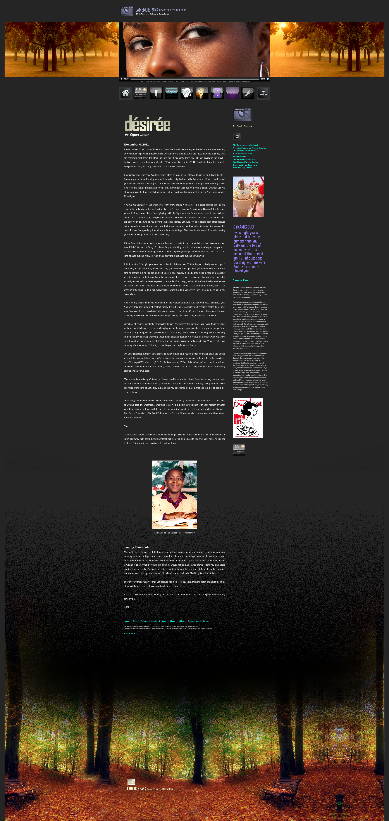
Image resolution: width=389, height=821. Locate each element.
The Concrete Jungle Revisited (245, 145)
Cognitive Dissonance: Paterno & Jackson (250, 148)
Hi (234, 126)
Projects (144, 621)
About (239, 126)
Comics (154, 621)
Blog (135, 621)
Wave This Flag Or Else (242, 168)
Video (181, 621)
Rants (164, 621)
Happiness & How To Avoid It (245, 165)
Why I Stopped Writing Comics (245, 162)
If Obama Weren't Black (242, 153)
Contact (206, 621)
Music (172, 621)
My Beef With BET (240, 156)
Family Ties (241, 280)
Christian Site (193, 621)
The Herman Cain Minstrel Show (246, 151)
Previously (248, 126)
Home (126, 621)
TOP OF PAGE (129, 633)
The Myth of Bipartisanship (244, 159)
